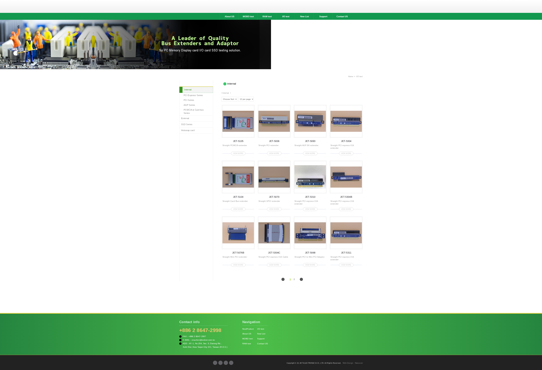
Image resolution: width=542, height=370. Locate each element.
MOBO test (248, 16)
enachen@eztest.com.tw (203, 340)
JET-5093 (310, 129)
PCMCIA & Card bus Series (194, 111)
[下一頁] (301, 279)
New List (304, 16)
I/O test (285, 16)
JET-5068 (310, 240)
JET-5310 (310, 185)
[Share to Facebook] (215, 363)
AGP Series (189, 105)
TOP (536, 355)
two (256, 98)
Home (350, 76)
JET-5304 (346, 129)
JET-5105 (238, 129)
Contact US (342, 16)
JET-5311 (346, 240)
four (260, 98)
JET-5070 (274, 185)
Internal (188, 89)
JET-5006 (274, 129)
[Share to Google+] (220, 363)
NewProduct (248, 329)
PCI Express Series (193, 95)
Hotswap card (187, 130)
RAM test (267, 16)
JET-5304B (346, 185)
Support (323, 16)
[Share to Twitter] (226, 363)
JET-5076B (238, 240)
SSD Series (187, 124)
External (185, 118)
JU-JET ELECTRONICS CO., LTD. (271, 6)
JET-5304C (274, 240)
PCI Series (189, 100)
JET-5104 (238, 185)
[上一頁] (283, 279)
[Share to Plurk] (231, 363)
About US (229, 16)
